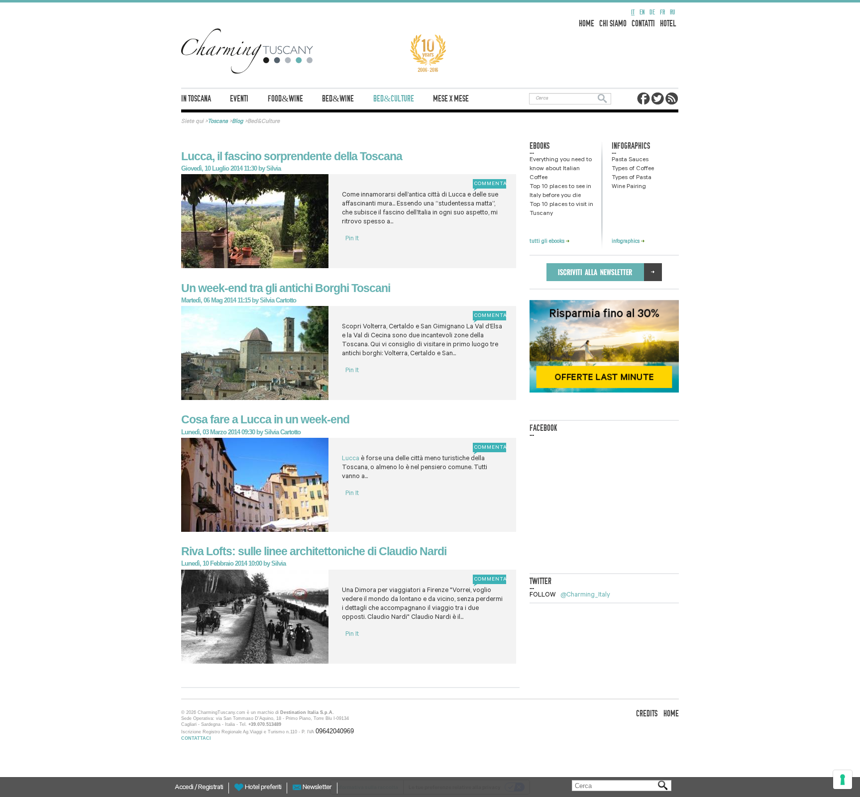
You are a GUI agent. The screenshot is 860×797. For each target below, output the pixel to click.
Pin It (352, 239)
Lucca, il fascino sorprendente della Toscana (291, 156)
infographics (626, 242)
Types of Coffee (633, 169)
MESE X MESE (451, 98)
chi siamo (613, 23)
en (642, 12)
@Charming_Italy (585, 595)
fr (662, 12)
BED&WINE (338, 98)
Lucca (351, 459)
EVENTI (239, 98)
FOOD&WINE (285, 98)
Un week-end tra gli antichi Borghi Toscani (285, 288)
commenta (489, 184)
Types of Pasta (631, 178)
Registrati (210, 788)
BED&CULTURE (393, 98)
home (586, 23)
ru (672, 12)
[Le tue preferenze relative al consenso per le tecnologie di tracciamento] (842, 779)
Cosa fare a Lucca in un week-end (265, 419)
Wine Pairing (629, 187)
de (652, 12)
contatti (643, 23)
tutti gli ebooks (548, 242)
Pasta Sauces (630, 160)
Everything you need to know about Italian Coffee (561, 169)
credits (646, 713)
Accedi (185, 788)
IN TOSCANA (196, 98)
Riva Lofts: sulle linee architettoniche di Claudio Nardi (313, 551)
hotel (668, 23)
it (633, 12)
